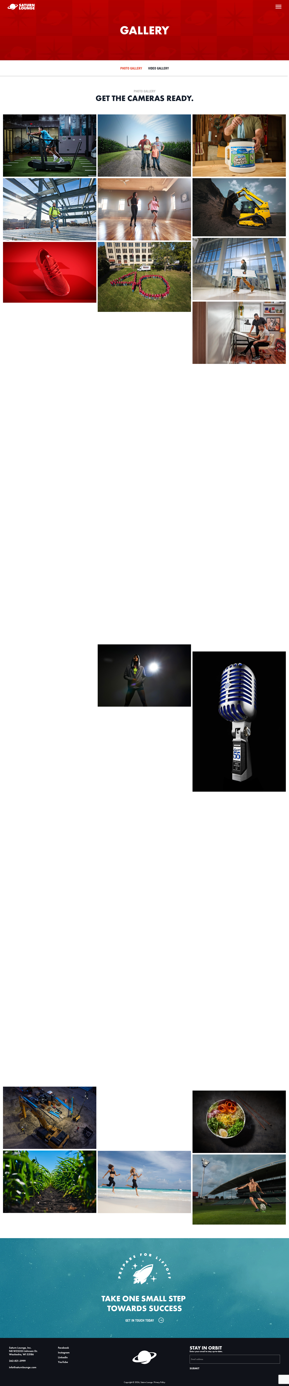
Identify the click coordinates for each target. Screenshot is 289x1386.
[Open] (278, 6)
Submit (194, 1368)
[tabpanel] (144, 658)
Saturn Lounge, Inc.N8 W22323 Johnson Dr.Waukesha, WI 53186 (23, 1351)
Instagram (64, 1352)
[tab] (131, 68)
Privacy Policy (159, 1382)
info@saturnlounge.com (22, 1367)
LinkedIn (63, 1357)
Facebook (63, 1347)
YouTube (63, 1362)
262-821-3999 (17, 1360)
